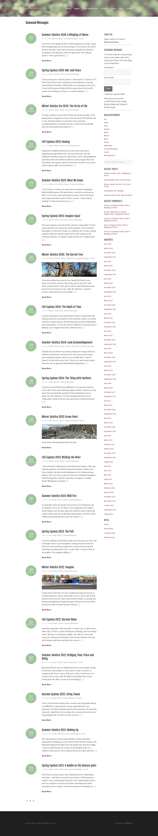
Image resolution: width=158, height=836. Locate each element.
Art (50, 38)
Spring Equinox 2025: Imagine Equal (61, 216)
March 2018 (108, 388)
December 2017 (109, 392)
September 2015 (110, 431)
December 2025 (109, 253)
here (117, 63)
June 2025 (107, 261)
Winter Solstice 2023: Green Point (60, 416)
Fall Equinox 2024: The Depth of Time (61, 307)
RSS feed (129, 823)
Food (55, 184)
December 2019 (109, 357)
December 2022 (109, 305)
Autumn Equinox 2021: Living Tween (61, 694)
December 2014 (109, 453)
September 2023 (110, 292)
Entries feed (108, 529)
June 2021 (107, 331)
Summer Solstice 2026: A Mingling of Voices (65, 34)
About (68, 9)
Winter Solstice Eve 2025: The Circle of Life (64, 106)
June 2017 (107, 401)
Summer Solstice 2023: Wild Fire (59, 496)
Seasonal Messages (71, 38)
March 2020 (108, 353)
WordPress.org (109, 537)
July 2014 (107, 466)
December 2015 (109, 427)
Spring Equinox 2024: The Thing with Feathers (66, 378)
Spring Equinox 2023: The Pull (58, 531)
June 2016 (107, 418)
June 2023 (107, 296)
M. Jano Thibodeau (111, 212)
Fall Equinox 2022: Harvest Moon (59, 619)
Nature (60, 38)
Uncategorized (109, 155)
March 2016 (108, 423)
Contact (129, 9)
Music (55, 623)
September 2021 (110, 327)
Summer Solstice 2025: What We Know (62, 180)
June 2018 (107, 383)
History (54, 38)
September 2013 (110, 510)
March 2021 (108, 335)
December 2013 (109, 497)
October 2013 (109, 505)
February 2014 (109, 488)
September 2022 (110, 309)
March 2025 (108, 266)
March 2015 (108, 440)
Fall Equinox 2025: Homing (56, 141)
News (63, 74)
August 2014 (108, 462)
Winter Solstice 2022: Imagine (58, 567)
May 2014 (107, 475)
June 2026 (107, 244)
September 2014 (110, 457)
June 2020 (107, 348)
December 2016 (109, 409)
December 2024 (109, 270)
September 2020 (110, 344)
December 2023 (109, 287)
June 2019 (107, 366)
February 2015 (109, 444)
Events (113, 9)
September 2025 (110, 257)
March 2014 (108, 484)
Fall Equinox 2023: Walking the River (61, 457)
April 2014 (108, 479)
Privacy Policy (110, 104)
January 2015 (109, 449)
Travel (81, 38)
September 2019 (110, 361)
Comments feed (109, 533)
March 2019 (108, 370)
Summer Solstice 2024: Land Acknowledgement (67, 342)
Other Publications (90, 9)
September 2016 (110, 414)
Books (76, 9)
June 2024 (107, 279)
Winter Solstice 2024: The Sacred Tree (62, 254)
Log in (106, 524)
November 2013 (110, 501)
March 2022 (108, 318)
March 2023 (108, 301)
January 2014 (109, 492)
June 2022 (107, 314)
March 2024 (108, 283)
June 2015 (107, 436)
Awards (104, 9)
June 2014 (107, 470)
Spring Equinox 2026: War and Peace (61, 70)
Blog (121, 9)
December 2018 (109, 375)
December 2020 (109, 340)
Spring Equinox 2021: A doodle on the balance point (69, 765)
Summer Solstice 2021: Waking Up (60, 730)
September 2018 (110, 379)
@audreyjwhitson (111, 42)
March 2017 (108, 405)
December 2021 (109, 322)
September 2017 (110, 396)
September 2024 (110, 274)
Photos (62, 110)
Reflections (64, 220)
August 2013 (108, 514)
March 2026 (108, 248)
